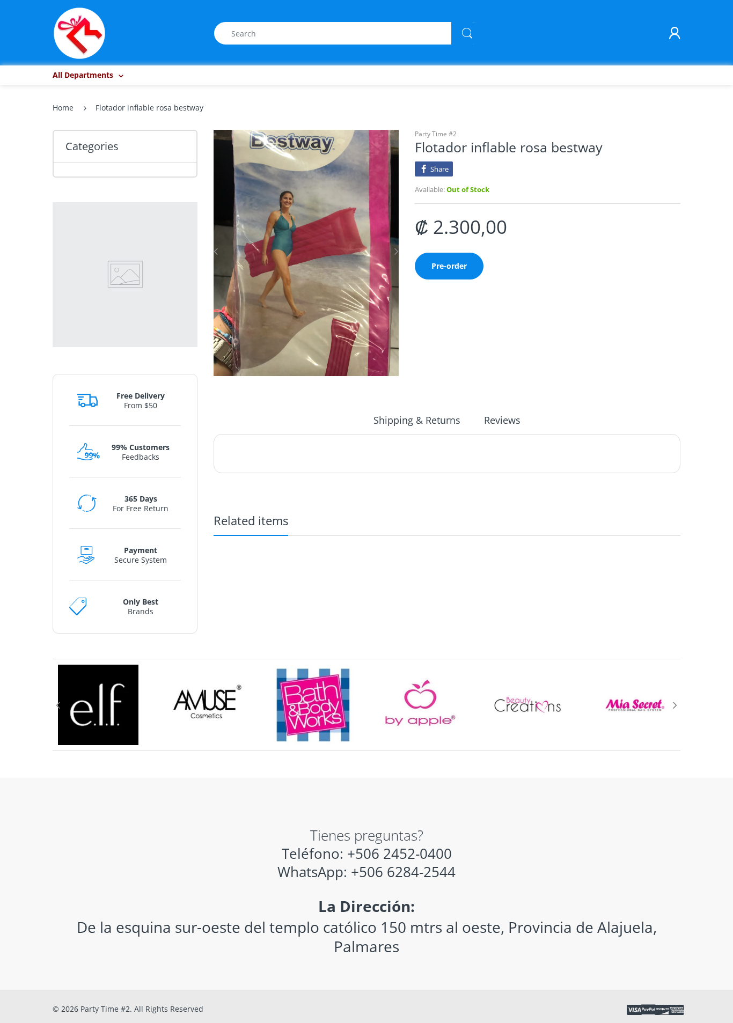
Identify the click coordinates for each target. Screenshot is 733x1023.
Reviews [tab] (502, 420)
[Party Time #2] (79, 32)
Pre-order (449, 266)
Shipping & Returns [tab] (416, 420)
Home (63, 107)
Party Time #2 (436, 133)
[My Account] (674, 33)
